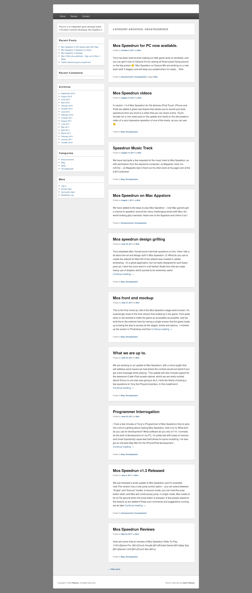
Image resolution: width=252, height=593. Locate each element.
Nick (139, 50)
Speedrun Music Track (133, 148)
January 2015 (66, 105)
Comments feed (68, 192)
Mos (156, 76)
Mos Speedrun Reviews (134, 529)
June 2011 (65, 124)
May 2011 (65, 127)
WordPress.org (67, 195)
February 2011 (67, 136)
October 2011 (66, 117)
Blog (123, 131)
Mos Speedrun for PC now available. (145, 45)
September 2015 (68, 93)
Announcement (127, 76)
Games (74, 16)
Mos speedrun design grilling (139, 239)
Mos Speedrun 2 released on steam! (76, 50)
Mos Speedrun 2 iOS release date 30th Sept (79, 46)
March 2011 (66, 133)
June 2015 (65, 99)
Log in (63, 185)
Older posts (114, 569)
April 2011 (65, 130)
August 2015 (66, 96)
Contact (86, 16)
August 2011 (66, 120)
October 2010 (66, 142)
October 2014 (66, 108)
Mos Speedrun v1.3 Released (138, 470)
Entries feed (66, 189)
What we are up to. (129, 353)
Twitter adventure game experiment (76, 62)
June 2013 (65, 111)
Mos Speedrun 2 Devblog (71, 53)
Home (62, 16)
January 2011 (66, 139)
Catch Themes (188, 582)
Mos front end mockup (133, 297)
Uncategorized (140, 76)
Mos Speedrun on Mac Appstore (141, 195)
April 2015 (65, 102)
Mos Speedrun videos (132, 93)
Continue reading (123, 274)
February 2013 (67, 114)
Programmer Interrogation (136, 411)
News (63, 165)
